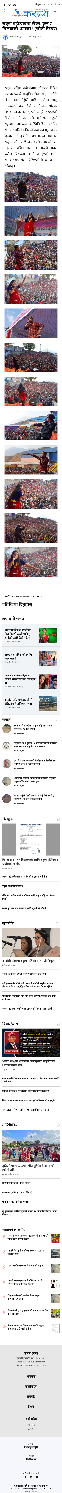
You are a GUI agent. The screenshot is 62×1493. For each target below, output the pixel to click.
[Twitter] (9, 5)
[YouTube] (14, 5)
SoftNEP (34, 1491)
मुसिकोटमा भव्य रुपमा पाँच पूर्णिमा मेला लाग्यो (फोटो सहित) (28, 1168)
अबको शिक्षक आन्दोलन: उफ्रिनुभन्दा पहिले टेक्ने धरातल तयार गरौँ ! (28, 1063)
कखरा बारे (31, 1425)
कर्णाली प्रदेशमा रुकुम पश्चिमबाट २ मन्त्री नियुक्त (28, 961)
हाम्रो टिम (31, 1429)
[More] (58, 719)
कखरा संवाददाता (16, 36)
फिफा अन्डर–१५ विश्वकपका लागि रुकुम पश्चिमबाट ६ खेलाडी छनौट (30, 862)
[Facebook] (4, 5)
